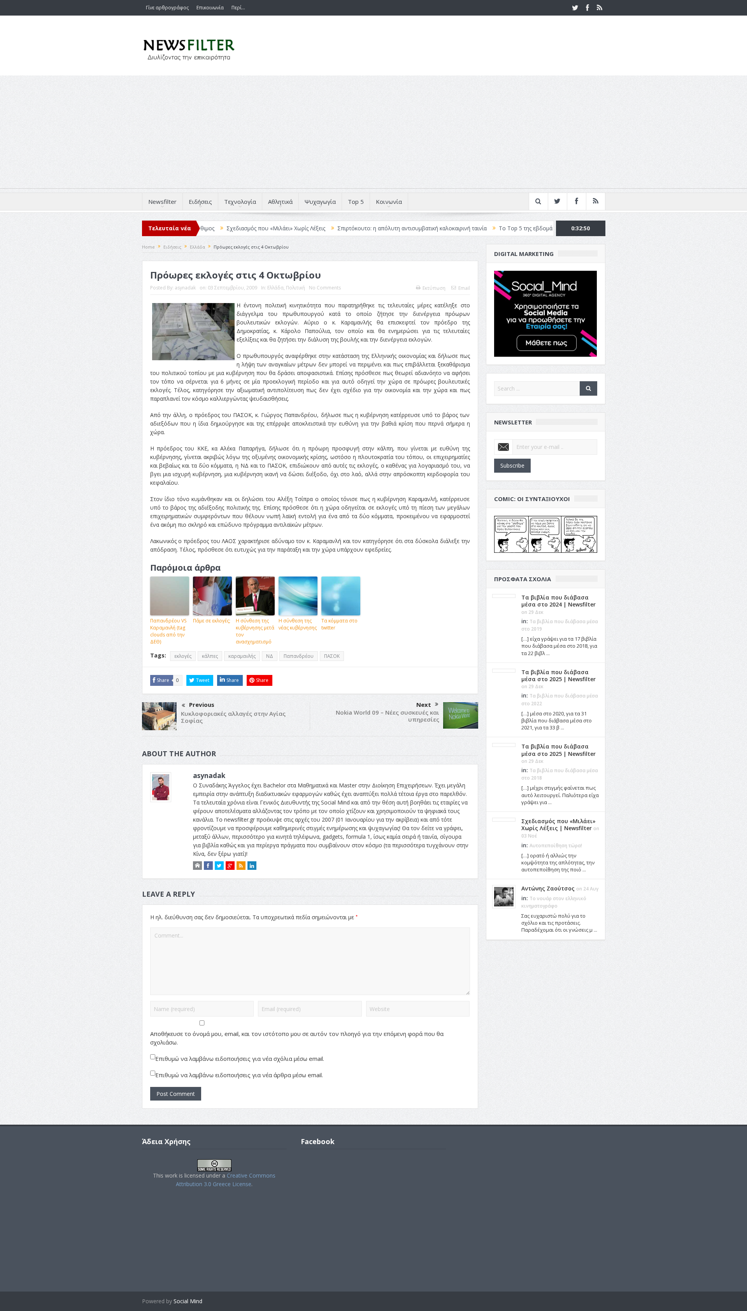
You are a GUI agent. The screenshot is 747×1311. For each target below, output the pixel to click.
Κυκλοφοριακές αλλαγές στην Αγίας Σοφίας (233, 717)
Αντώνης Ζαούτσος (548, 888)
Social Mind (188, 1301)
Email (464, 288)
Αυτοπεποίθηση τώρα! (556, 845)
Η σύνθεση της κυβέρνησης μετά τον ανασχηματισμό (255, 631)
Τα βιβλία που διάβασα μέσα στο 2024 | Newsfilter (558, 601)
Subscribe (512, 465)
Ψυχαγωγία (320, 201)
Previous (201, 704)
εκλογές (182, 656)
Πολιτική (295, 287)
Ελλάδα (275, 287)
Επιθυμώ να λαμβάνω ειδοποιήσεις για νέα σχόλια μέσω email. (239, 1058)
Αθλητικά (280, 201)
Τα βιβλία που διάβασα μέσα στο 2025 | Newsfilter (558, 675)
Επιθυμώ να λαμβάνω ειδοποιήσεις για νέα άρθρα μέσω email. (239, 1075)
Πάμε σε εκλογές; (211, 620)
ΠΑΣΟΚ (332, 656)
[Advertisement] (373, 133)
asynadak (185, 287)
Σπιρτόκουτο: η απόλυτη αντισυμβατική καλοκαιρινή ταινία (366, 228)
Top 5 (356, 201)
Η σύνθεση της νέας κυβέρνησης (298, 624)
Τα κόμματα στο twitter (339, 624)
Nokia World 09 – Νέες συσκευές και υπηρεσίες (387, 715)
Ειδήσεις (200, 201)
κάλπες (210, 656)
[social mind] (545, 313)
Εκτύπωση (434, 288)
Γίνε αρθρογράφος (167, 7)
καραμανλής (242, 656)
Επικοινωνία (210, 7)
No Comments (325, 287)
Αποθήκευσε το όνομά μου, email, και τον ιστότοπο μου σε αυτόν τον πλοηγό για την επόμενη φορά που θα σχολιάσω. (297, 1038)
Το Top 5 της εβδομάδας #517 (491, 228)
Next (423, 704)
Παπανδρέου (299, 656)
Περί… (238, 7)
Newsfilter (162, 201)
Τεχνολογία (240, 201)
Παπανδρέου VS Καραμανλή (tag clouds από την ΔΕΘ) (168, 631)
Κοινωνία (389, 201)
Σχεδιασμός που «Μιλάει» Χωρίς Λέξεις (230, 228)
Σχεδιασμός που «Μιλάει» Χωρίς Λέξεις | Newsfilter (558, 824)
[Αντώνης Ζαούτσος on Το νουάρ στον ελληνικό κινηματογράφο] (504, 896)
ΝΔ (269, 656)
